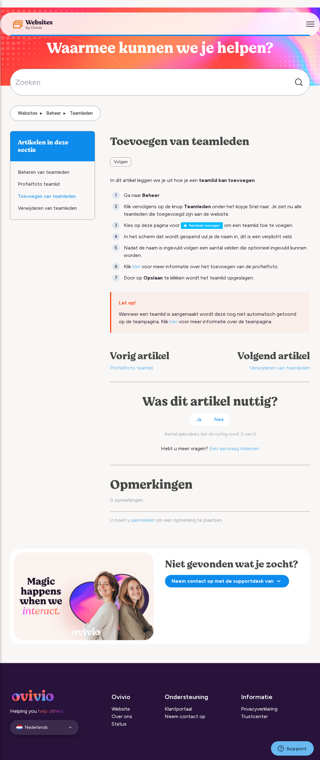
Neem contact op (185, 716)
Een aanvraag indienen (234, 448)
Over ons (122, 716)
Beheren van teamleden (43, 172)
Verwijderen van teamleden (279, 368)
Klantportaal (178, 709)
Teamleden (81, 113)
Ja (198, 419)
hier (136, 266)
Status (119, 724)
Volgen (121, 161)
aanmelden (143, 520)
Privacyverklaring (259, 709)
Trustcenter (254, 716)
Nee (219, 419)
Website (121, 709)
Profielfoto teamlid (131, 368)
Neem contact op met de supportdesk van (222, 581)
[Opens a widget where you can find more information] (292, 749)
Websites (28, 113)
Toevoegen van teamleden (47, 196)
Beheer (53, 113)
